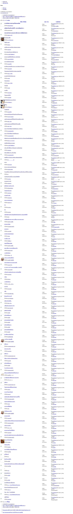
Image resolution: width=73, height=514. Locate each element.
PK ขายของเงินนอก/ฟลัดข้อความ (11, 52)
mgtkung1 (9, 183)
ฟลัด (5, 291)
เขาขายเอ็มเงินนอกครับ (9, 61)
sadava (9, 389)
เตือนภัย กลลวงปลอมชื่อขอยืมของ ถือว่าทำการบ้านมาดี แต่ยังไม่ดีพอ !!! (18, 138)
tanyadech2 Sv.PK (7, 181)
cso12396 (9, 231)
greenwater (10, 164)
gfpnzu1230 (55, 169)
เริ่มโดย (24, 21)
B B (8, 216)
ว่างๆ (54, 64)
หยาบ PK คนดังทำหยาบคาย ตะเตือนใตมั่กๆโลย (13, 435)
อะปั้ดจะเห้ (6, 454)
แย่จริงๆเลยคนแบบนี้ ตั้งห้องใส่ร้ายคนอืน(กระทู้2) (14, 119)
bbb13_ (9, 44)
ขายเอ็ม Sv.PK (7, 238)
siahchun (9, 49)
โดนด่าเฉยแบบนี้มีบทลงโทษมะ (10, 387)
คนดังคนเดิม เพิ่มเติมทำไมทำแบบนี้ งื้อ (12, 396)
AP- (8, 408)
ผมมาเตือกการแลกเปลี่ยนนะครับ (10, 248)
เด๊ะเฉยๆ (54, 241)
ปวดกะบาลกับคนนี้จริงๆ (9, 257)
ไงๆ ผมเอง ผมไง (11, 226)
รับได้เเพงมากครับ (8, 411)
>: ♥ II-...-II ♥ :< (11, 284)
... (5, 20)
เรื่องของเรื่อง (7, 444)
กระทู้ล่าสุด (58, 21)
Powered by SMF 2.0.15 (7, 510)
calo (53, 141)
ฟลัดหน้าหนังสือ (7, 310)
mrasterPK (10, 111)
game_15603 (10, 73)
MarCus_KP (10, 35)
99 (6, 20)
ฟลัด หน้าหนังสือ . (8, 300)
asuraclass (9, 274)
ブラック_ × (55, 117)
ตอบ (45, 21)
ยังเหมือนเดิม (10, 336)
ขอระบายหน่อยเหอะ (8, 200)
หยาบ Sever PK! (7, 348)
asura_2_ (9, 489)
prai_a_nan (10, 427)
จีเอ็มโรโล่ (17, 17)
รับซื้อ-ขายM (6, 42)
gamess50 (9, 418)
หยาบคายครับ (7, 415)
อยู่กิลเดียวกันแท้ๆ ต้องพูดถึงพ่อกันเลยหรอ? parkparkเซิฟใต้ (15, 214)
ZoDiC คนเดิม (55, 26)
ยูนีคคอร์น (55, 102)
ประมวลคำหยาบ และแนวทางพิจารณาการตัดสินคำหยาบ (15, 32)
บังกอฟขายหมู (10, 293)
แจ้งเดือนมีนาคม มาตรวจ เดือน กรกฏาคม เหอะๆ (14, 219)
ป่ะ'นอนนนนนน (56, 485)
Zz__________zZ (11, 159)
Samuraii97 (10, 68)
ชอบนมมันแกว (7, 473)
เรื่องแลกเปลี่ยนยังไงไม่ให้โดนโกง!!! (11, 372)
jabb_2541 (10, 121)
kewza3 (9, 394)
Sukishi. (9, 447)
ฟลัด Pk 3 (6, 353)
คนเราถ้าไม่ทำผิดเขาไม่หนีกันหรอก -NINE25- (13, 128)
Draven (9, 279)
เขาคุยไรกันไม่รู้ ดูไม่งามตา (9, 76)
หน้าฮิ (9, 312)
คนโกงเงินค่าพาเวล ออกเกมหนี (10, 262)
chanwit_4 (9, 202)
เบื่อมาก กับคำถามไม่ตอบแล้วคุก (10, 358)
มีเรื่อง (5, 104)
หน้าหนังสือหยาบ (7, 315)
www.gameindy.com (4, 12)
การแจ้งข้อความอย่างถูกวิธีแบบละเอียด (12, 23)
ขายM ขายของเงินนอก (9, 233)
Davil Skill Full (55, 174)
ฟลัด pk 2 (6, 344)
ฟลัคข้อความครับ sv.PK (9, 185)
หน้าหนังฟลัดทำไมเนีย (8, 320)
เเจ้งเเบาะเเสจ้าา (7, 425)
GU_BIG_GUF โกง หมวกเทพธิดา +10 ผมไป (13, 267)
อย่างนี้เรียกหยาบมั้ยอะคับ (9, 482)
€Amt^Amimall (10, 116)
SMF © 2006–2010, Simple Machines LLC (21, 510)
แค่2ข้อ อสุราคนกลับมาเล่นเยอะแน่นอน (12, 47)
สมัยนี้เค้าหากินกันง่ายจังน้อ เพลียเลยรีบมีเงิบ (13, 157)
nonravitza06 (10, 269)
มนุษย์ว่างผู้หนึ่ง (11, 260)
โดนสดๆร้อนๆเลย (7, 190)
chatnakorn (10, 197)
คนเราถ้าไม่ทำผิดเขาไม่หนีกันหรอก (11, 133)
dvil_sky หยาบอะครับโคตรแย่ (10, 167)
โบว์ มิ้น (9, 451)
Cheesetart (9, 92)
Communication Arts (11, 346)
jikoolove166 (10, 250)
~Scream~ (55, 203)
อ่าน (48, 21)
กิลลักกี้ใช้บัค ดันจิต (8, 243)
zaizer (9, 78)
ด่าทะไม (6, 286)
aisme (9, 236)
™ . (53, 74)
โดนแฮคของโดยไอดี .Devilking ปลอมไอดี (12, 71)
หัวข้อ (21, 21)
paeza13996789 (10, 59)
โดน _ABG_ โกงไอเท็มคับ (9, 492)
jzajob (9, 87)
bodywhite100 (10, 308)
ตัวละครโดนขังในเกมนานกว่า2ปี (11, 487)
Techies (9, 442)
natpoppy (9, 150)
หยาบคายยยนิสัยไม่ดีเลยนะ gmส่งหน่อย (12, 56)
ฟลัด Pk (5, 382)
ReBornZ (54, 83)
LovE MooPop (10, 298)
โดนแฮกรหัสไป (7, 95)
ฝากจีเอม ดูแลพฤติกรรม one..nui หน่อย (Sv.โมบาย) (14, 66)
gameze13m (10, 264)
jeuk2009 (9, 97)
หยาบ (5, 162)
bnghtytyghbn (10, 169)
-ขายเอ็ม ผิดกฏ (7, 252)
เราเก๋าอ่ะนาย (10, 40)
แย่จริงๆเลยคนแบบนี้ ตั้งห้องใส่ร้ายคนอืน (12, 123)
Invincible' (9, 288)
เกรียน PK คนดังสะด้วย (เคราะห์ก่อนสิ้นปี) (12, 272)
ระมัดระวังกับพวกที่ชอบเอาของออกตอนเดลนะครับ (14, 420)
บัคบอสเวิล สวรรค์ (8, 296)
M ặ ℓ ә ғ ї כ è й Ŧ (11, 140)
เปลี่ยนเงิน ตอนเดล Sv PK (9, 305)
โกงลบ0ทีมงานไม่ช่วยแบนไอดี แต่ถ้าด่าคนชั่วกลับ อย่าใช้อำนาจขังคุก (18, 171)
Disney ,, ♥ (10, 255)
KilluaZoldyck (10, 25)
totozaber (9, 499)
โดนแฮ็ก (6, 85)
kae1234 (9, 360)
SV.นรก (5, 477)
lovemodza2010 (10, 131)
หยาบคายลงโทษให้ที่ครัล (9, 430)
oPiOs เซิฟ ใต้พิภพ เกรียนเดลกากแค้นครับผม (13, 147)
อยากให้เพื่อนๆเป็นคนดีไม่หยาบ (10, 449)
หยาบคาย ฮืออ (7, 224)
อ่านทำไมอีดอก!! (11, 54)
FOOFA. (54, 231)
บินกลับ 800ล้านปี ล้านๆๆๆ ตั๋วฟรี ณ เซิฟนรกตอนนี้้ (14, 463)
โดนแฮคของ (7, 80)
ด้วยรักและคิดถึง (7, 459)
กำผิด (5, 276)
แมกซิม (9, 375)
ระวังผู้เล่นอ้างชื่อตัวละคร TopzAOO (11, 377)
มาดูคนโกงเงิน (7, 195)
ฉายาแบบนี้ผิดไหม (8, 406)
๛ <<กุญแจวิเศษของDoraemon (14, 484)
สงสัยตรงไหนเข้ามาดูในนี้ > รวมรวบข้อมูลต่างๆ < (14, 28)
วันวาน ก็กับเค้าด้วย (8, 439)
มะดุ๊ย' (54, 222)
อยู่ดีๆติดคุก (6, 497)
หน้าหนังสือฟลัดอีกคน (8, 329)
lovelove (9, 179)
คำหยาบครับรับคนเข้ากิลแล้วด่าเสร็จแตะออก (13, 114)
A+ (8, 456)
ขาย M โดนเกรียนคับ (8, 391)
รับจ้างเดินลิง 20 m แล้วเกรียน (10, 152)
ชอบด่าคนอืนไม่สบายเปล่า (9, 401)
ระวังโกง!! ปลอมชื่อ (8, 339)
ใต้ (4, 205)
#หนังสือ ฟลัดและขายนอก (9, 143)
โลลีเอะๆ (9, 240)
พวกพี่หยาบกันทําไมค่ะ (9, 334)
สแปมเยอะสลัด (7, 37)
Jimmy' (54, 198)
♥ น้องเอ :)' (10, 102)
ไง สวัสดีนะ (55, 131)
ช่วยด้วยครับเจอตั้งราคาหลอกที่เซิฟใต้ (12, 176)
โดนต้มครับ (6, 109)
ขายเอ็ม (6, 90)
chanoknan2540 (10, 370)
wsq (8, 470)
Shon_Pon (9, 303)
